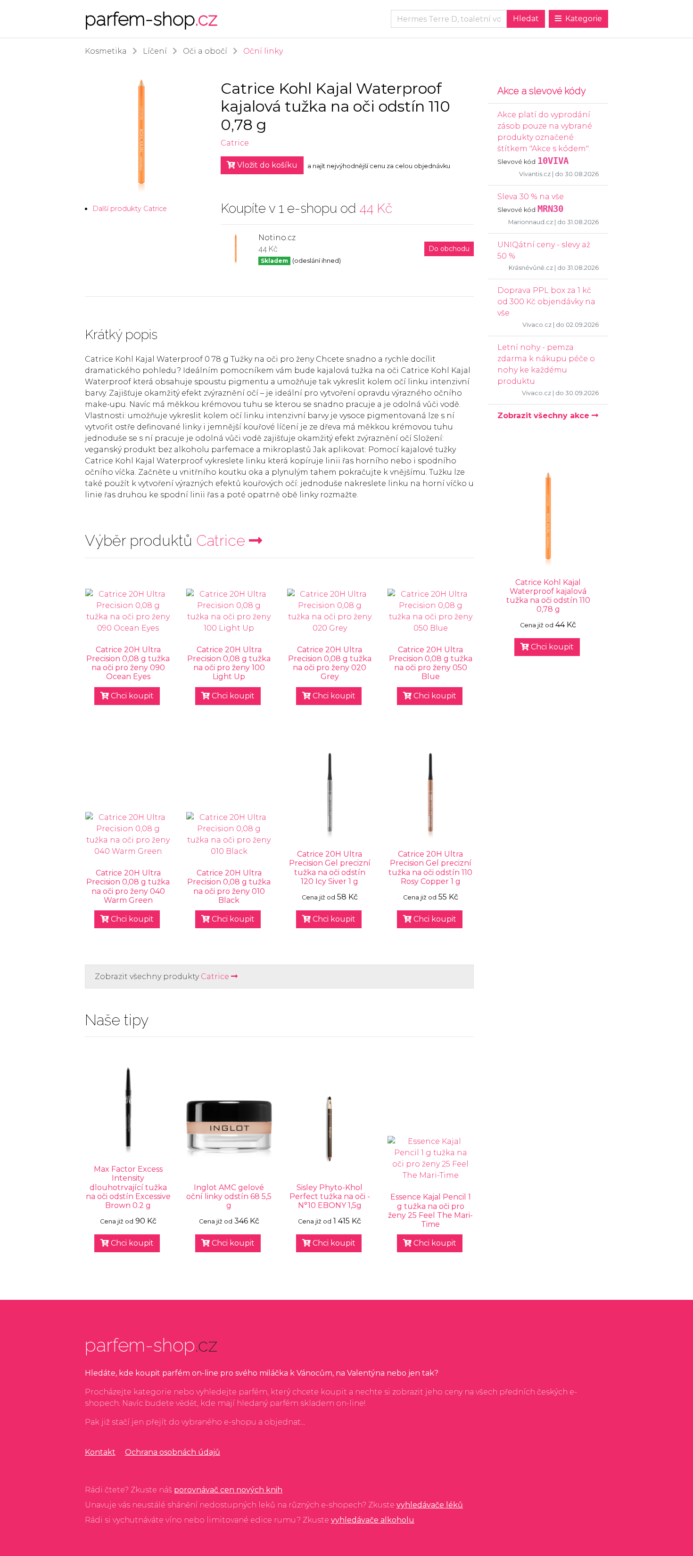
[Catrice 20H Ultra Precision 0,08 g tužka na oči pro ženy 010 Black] (229, 834)
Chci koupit (131, 695)
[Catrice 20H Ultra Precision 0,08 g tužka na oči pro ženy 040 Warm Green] (128, 834)
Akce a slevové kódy (541, 91)
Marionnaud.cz (530, 222)
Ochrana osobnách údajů (172, 1452)
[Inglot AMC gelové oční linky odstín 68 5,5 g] (229, 1129)
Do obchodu (449, 248)
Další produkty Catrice (129, 208)
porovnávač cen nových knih (228, 1489)
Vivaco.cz (537, 324)
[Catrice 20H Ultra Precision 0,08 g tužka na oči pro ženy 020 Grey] (330, 611)
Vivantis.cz (535, 174)
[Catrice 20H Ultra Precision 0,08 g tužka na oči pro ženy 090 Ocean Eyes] (128, 611)
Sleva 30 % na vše (530, 196)
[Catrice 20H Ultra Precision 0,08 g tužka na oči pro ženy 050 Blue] (430, 611)
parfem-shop (151, 19)
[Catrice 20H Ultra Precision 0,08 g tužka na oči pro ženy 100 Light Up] (229, 611)
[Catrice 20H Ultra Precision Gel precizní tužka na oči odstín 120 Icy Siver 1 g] (330, 796)
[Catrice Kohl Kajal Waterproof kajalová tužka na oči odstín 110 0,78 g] (548, 519)
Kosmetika (106, 51)
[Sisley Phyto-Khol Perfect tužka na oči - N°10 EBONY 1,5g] (330, 1129)
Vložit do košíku (266, 165)
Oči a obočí (205, 51)
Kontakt (100, 1452)
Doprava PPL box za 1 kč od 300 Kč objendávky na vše (546, 301)
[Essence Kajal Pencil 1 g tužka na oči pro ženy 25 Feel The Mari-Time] (430, 1158)
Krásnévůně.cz (531, 267)
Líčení (155, 51)
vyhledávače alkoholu (372, 1519)
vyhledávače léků (429, 1504)
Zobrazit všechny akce (544, 415)
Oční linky (263, 51)
